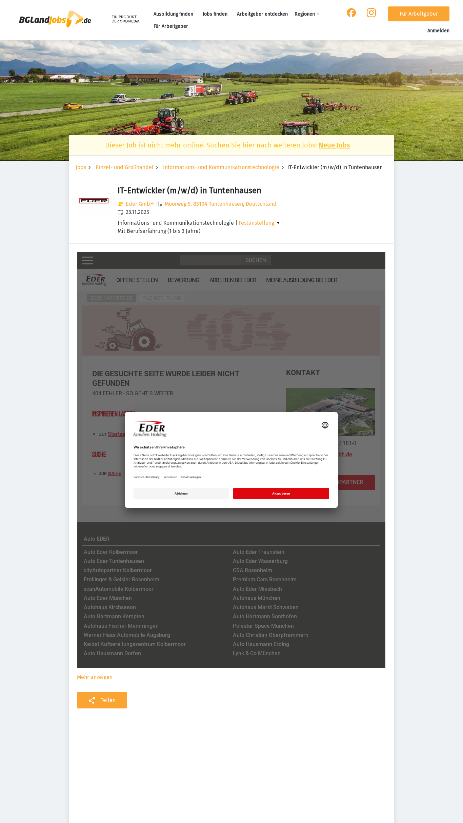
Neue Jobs (334, 145)
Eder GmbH (140, 204)
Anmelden (438, 31)
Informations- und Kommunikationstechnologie (221, 167)
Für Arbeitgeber (171, 26)
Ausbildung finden (173, 14)
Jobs (81, 167)
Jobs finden (215, 14)
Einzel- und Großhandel (125, 167)
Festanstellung (256, 223)
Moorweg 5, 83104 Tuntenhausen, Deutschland (221, 204)
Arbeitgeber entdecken (262, 14)
